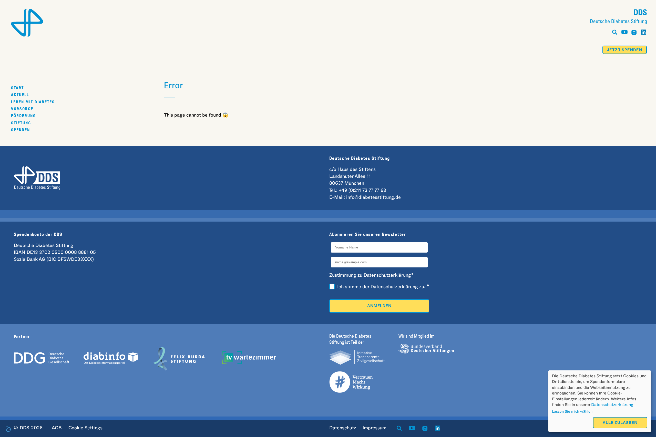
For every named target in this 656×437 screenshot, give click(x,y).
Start (17, 87)
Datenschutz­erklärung (394, 287)
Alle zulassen (620, 423)
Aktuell (20, 94)
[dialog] (599, 401)
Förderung (23, 115)
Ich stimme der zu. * (383, 287)
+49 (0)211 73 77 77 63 (362, 190)
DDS (24, 428)
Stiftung (21, 122)
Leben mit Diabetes (33, 101)
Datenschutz (342, 428)
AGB (57, 428)
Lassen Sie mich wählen (572, 411)
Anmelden (379, 306)
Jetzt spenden (624, 50)
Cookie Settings (85, 428)
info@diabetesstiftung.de (373, 197)
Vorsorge (22, 108)
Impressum (374, 428)
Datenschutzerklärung (612, 405)
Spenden (20, 129)
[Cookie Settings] (8, 429)
